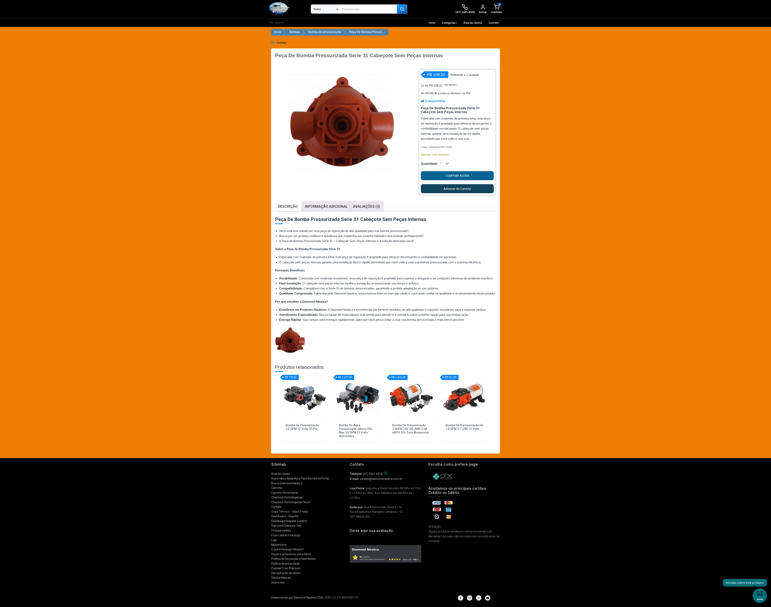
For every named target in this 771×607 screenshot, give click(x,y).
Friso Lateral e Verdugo (285, 535)
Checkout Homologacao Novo (290, 502)
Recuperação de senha (285, 573)
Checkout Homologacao (287, 497)
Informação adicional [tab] (326, 206)
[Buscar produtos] (402, 9)
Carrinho (276, 487)
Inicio (432, 22)
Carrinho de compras (284, 492)
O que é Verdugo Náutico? (287, 549)
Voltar (281, 42)
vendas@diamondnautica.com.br (381, 478)
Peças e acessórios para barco (291, 554)
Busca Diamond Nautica (286, 483)
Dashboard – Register (285, 516)
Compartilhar (435, 101)
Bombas (294, 32)
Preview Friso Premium (286, 568)
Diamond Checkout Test (286, 525)
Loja (274, 540)
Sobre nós (278, 582)
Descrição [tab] (288, 206)
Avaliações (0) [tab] (366, 206)
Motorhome (279, 544)
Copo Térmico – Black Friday (289, 511)
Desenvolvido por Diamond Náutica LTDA (297, 597)
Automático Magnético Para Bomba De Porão (300, 478)
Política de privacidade (285, 563)
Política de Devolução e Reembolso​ (293, 558)
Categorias (448, 22)
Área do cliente (472, 22)
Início (277, 32)
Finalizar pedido (281, 530)
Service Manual (281, 577)
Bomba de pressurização (324, 32)
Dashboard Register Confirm (289, 521)
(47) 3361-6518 (372, 473)
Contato (494, 22)
